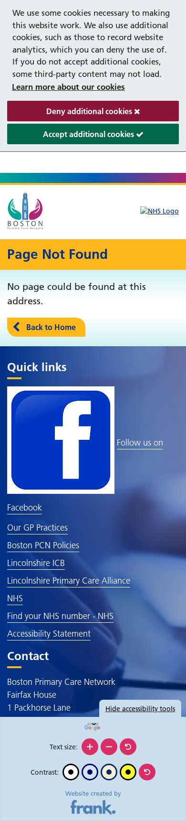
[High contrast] (128, 772)
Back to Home (51, 327)
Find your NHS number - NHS (60, 615)
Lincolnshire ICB (36, 562)
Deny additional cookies (70, 114)
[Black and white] (70, 772)
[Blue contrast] (90, 772)
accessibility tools (140, 708)
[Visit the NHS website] (159, 211)
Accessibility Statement (49, 633)
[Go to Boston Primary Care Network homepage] (26, 211)
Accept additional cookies (71, 136)
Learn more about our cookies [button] (68, 87)
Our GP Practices (37, 527)
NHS (15, 598)
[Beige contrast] (109, 772)
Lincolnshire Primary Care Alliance (68, 580)
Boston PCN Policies (43, 545)
